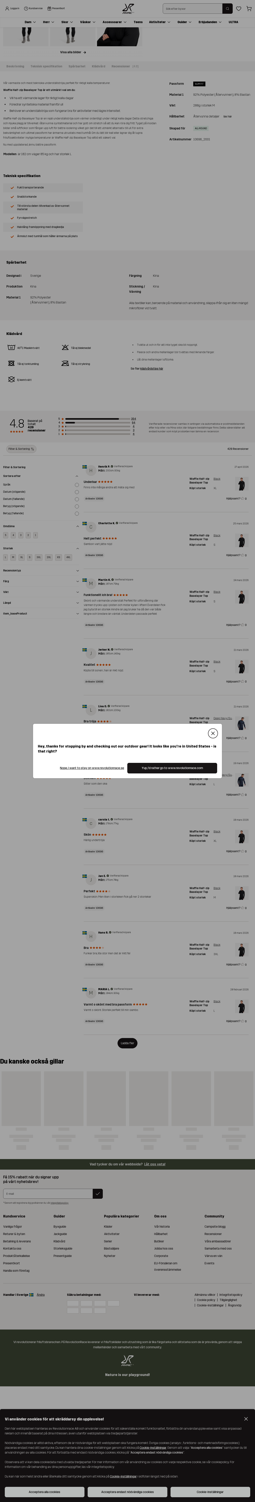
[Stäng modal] (213, 733)
